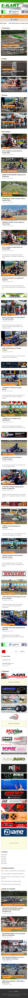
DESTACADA (15, 43)
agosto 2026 (4, 854)
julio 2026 (3, 856)
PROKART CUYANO (11, 218)
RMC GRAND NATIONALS (19, 953)
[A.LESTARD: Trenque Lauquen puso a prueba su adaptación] (14, 477)
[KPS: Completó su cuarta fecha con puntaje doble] (14, 237)
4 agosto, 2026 (5, 937)
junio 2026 (3, 858)
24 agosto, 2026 (5, 110)
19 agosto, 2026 (6, 53)
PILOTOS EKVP (12, 105)
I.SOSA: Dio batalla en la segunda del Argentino (12, 873)
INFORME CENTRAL (18, 928)
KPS (8, 147)
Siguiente (22, 651)
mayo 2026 (3, 860)
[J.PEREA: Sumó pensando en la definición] (14, 516)
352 (16, 651)
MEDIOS (13, 69)
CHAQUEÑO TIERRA (6, 69)
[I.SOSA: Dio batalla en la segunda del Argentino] (14, 268)
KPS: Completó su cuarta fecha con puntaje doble (13, 870)
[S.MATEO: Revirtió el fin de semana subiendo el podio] (14, 546)
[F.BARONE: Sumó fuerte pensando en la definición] (14, 618)
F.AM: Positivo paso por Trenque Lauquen (11, 881)
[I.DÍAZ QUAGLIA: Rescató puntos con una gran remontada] (14, 587)
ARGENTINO (5, 43)
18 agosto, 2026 (5, 90)
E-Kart (12, 53)
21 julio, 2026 (5, 984)
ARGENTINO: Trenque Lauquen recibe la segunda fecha (13, 50)
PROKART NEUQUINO (11, 85)
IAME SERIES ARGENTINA (19, 904)
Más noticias (6, 132)
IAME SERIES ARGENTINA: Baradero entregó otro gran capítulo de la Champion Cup (12, 909)
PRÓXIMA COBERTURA (7, 45)
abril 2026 (3, 861)
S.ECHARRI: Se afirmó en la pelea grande (15, 23)
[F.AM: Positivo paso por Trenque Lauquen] (14, 338)
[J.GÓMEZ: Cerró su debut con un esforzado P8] (14, 409)
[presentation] (24, 28)
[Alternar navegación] (3, 16)
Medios (4, 59)
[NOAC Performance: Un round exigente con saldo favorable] (14, 308)
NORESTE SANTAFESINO (12, 171)
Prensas (4, 95)
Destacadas (6, 28)
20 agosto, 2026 (5, 74)
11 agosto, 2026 (5, 913)
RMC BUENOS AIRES (7, 930)
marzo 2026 (4, 863)
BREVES (10, 43)
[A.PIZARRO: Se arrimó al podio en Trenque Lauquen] (14, 447)
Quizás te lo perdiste (8, 889)
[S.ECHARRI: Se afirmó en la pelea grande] (14, 378)
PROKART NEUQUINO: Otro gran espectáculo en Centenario (11, 88)
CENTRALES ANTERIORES (8, 904)
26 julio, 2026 (5, 960)
